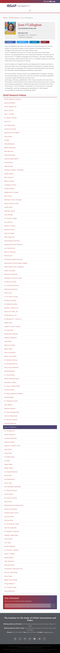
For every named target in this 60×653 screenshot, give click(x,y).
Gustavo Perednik (10, 438)
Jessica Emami (9, 229)
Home (5, 18)
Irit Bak (6, 140)
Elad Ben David (9, 211)
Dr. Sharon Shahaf (10, 498)
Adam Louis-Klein (10, 356)
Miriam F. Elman (9, 226)
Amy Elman (8, 222)
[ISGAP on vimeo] (49, 1)
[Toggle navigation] (30, 10)
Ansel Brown (8, 162)
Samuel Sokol (9, 516)
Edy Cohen (8, 196)
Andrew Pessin (9, 442)
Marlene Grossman (11, 274)
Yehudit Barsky (9, 144)
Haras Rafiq (8, 464)
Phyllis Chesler (9, 188)
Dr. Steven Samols (10, 490)
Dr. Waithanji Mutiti (11, 401)
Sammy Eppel (9, 233)
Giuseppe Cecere (10, 185)
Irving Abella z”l (9, 583)
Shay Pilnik (8, 449)
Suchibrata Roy (9, 479)
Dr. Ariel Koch (9, 330)
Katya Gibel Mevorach (11, 378)
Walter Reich (8, 468)
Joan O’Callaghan (10, 427)
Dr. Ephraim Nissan (10, 419)
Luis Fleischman (9, 248)
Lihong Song (8, 520)
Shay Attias (8, 136)
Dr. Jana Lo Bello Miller (12, 386)
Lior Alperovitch (9, 125)
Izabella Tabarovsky (11, 535)
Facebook (10, 42)
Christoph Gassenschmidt (13, 259)
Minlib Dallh (8, 207)
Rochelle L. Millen (10, 382)
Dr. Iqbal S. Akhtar (10, 118)
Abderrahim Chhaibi (11, 192)
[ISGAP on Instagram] (47, 1)
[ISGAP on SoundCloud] (53, 1)
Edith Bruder (8, 166)
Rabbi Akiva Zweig (10, 580)
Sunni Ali (7, 121)
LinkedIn (34, 42)
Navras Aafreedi (9, 103)
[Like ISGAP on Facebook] (15, 638)
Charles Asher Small (11, 513)
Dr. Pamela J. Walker (11, 550)
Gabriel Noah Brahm (11, 159)
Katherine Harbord (10, 289)
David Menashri (9, 371)
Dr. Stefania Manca (10, 360)
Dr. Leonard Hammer (11, 285)
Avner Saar (8, 483)
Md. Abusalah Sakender (12, 486)
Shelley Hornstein (10, 300)
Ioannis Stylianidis (10, 528)
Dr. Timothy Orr (9, 431)
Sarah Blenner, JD (10, 315)
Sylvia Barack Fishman (12, 241)
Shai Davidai (8, 214)
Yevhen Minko (9, 390)
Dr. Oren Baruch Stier (11, 524)
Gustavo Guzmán (10, 282)
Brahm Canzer (9, 181)
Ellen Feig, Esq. (9, 237)
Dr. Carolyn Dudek (10, 218)
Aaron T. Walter (9, 554)
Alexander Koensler (11, 334)
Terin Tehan (8, 539)
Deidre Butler (9, 173)
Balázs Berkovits (10, 147)
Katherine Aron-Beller (11, 132)
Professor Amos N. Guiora (13, 278)
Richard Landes (9, 345)
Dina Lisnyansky (9, 352)
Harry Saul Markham (11, 367)
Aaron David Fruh (10, 106)
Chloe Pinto (8, 453)
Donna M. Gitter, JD (11, 311)
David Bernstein (9, 155)
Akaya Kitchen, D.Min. (11, 203)
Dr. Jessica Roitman (11, 472)
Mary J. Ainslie (9, 114)
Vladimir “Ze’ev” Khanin (12, 326)
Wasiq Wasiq (8, 557)
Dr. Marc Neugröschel (11, 412)
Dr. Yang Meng (9, 375)
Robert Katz (8, 323)
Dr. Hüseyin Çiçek (10, 587)
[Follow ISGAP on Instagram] (24, 638)
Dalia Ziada (8, 576)
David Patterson (9, 434)
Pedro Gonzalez (9, 270)
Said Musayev (9, 397)
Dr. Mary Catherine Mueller (13, 393)
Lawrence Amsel (10, 129)
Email (44, 42)
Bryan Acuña (8, 110)
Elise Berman (8, 151)
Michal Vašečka (9, 546)
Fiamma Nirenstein (11, 416)
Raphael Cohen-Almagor (13, 200)
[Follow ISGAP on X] (20, 638)
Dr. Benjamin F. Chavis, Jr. (13, 319)
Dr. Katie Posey (9, 457)
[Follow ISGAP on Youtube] (34, 638)
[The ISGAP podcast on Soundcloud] (39, 638)
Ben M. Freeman (10, 252)
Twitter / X (22, 42)
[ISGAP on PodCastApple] (54, 1)
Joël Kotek (7, 341)
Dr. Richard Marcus (10, 364)
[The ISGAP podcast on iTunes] (44, 638)
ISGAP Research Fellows (12, 99)
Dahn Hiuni (8, 293)
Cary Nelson (8, 405)
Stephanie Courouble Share (13, 505)
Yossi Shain (8, 501)
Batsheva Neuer (9, 408)
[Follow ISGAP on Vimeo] (29, 638)
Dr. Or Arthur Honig (11, 296)
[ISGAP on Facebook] (44, 1)
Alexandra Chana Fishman (13, 244)
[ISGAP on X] (45, 1)
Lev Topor (7, 542)
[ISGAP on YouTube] (51, 1)
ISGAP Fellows (14, 18)
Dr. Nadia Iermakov (11, 304)
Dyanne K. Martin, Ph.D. (12, 445)
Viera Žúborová (9, 591)
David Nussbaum (10, 423)
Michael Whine (9, 565)
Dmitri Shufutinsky (10, 509)
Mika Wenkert (9, 561)
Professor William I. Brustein (14, 170)
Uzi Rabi (7, 460)
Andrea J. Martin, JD (11, 308)
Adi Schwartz (8, 494)
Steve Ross (8, 475)
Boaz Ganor (8, 255)
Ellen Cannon (9, 177)
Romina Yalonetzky (11, 572)
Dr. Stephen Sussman (11, 531)
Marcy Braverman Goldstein (14, 267)
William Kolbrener (10, 337)
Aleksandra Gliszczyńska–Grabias (15, 263)
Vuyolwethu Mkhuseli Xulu (13, 568)
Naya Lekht (8, 349)
